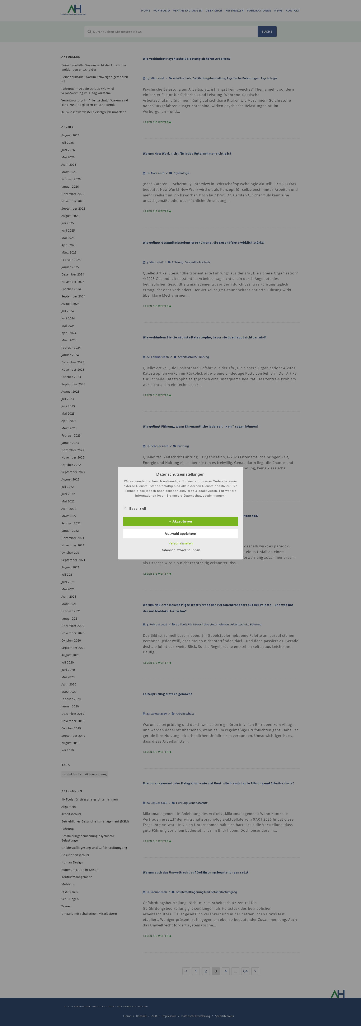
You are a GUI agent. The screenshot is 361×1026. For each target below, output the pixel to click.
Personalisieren (180, 543)
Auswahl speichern (180, 533)
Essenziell (137, 508)
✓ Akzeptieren (180, 521)
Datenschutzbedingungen (180, 550)
